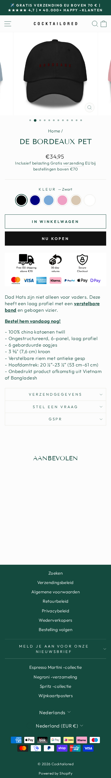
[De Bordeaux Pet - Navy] (17, 533)
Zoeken (55, 573)
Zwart (21, 200)
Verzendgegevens (56, 394)
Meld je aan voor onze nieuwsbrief (54, 649)
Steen (76, 200)
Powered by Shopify (55, 773)
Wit (89, 200)
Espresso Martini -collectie (55, 667)
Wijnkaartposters (55, 695)
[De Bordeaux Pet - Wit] (24, 538)
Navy (35, 200)
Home (54, 131)
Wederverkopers (55, 620)
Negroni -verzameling (55, 677)
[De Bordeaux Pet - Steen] (37, 533)
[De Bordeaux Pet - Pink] (30, 533)
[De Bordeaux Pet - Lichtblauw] (24, 533)
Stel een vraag (55, 406)
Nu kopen (55, 238)
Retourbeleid (56, 601)
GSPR (56, 419)
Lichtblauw (48, 200)
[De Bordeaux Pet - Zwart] (11, 533)
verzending (73, 163)
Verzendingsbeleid (55, 582)
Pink (62, 200)
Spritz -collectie (55, 686)
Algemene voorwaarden (55, 591)
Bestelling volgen (55, 629)
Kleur (55, 189)
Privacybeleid (55, 610)
